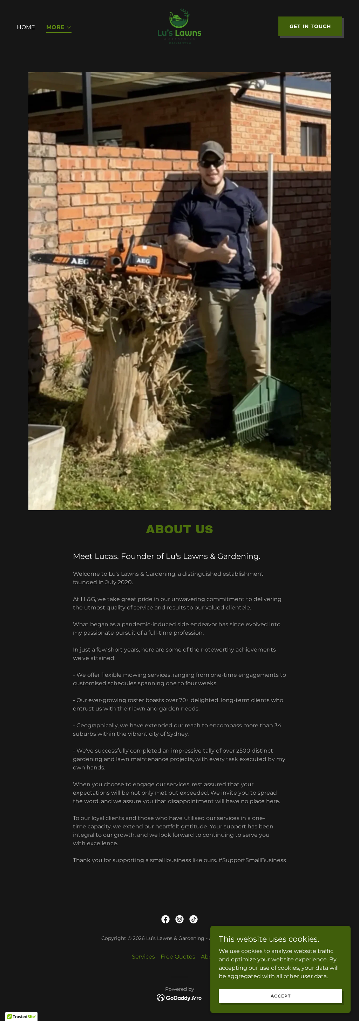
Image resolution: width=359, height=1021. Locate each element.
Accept (281, 996)
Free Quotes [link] (178, 956)
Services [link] (143, 956)
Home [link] (26, 27)
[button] (59, 28)
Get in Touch (310, 26)
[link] (180, 25)
